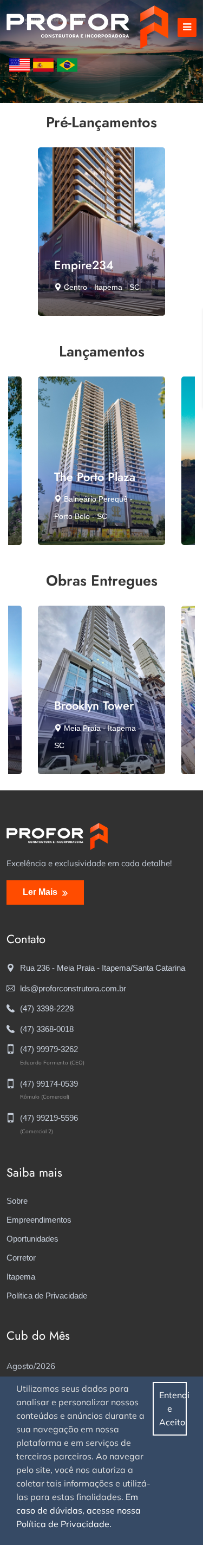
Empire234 (84, 265)
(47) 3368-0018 (47, 1029)
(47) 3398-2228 (47, 1008)
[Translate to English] (19, 64)
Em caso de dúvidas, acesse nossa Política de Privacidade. (78, 1510)
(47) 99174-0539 (49, 1083)
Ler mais (41, 892)
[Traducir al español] (43, 64)
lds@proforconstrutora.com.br (73, 988)
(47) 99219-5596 (49, 1117)
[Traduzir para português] (67, 64)
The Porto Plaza (94, 476)
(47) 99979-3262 (49, 1049)
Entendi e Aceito (173, 1408)
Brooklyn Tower (94, 705)
